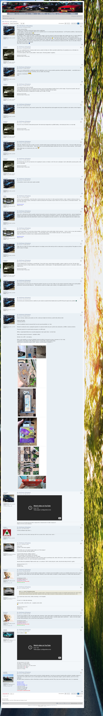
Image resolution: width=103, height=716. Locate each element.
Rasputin (5, 569)
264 (8, 683)
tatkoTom (5, 492)
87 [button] (80, 23)
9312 (8, 61)
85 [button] (76, 23)
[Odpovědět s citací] (81, 26)
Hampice (5, 46)
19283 (8, 537)
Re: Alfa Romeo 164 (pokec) (25, 26)
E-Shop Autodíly (63, 13)
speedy (5, 629)
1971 (8, 622)
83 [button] (72, 23)
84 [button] (74, 23)
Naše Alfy (42, 13)
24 (7, 78)
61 (7, 553)
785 (8, 205)
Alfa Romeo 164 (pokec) (9, 21)
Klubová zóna (22, 13)
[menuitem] (79, 16)
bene (20, 544)
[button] (65, 23)
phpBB (33, 705)
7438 (8, 639)
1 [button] (69, 23)
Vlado (20, 197)
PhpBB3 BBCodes (54, 705)
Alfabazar (73, 13)
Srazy (32, 13)
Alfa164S (5, 25)
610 (8, 503)
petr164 (5, 672)
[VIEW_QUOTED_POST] (27, 591)
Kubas (5, 527)
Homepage (12, 13)
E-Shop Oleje (52, 13)
